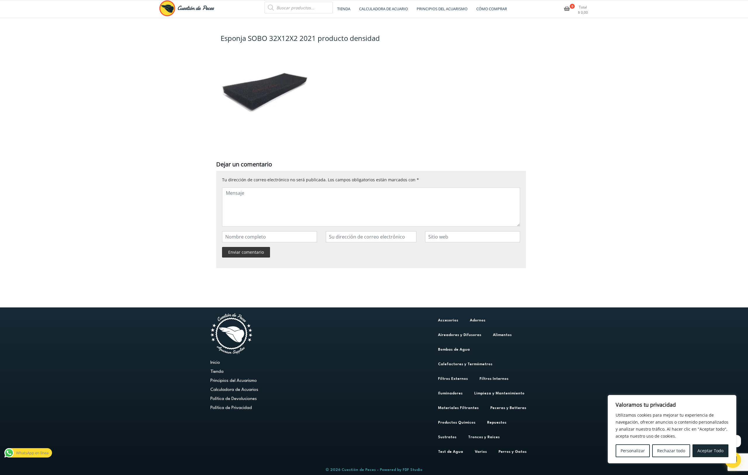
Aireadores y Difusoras (459, 335)
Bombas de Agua (454, 350)
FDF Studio (413, 470)
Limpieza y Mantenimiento (499, 393)
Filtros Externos (453, 379)
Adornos (477, 320)
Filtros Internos (493, 379)
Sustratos (447, 437)
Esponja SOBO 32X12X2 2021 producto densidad (300, 38)
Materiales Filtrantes (458, 408)
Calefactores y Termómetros (465, 364)
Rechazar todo (671, 450)
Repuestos (496, 422)
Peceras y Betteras (508, 408)
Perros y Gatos (512, 452)
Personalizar (633, 450)
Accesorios (448, 320)
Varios (481, 452)
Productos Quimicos (456, 422)
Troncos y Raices (484, 437)
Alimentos (502, 335)
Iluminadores (450, 393)
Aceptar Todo (710, 450)
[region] (672, 429)
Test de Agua (450, 452)
